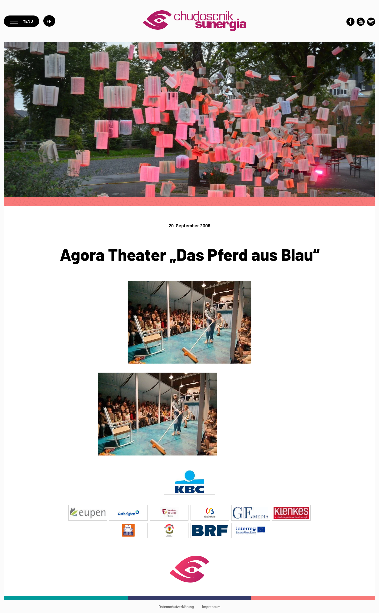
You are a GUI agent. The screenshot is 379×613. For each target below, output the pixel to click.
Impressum (211, 606)
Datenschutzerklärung (176, 606)
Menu (27, 21)
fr (49, 21)
